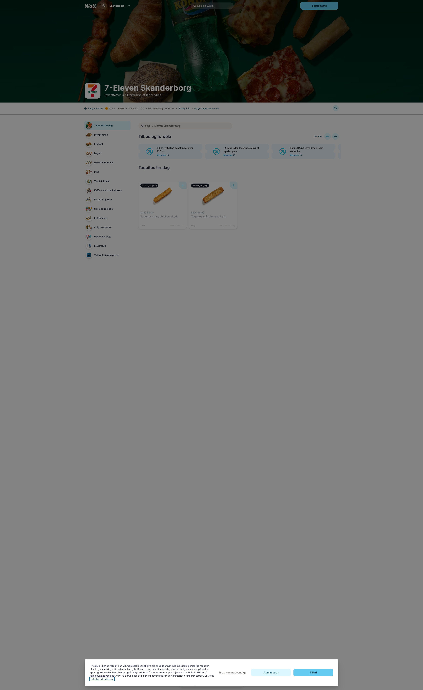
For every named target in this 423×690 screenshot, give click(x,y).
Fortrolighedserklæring (102, 679)
